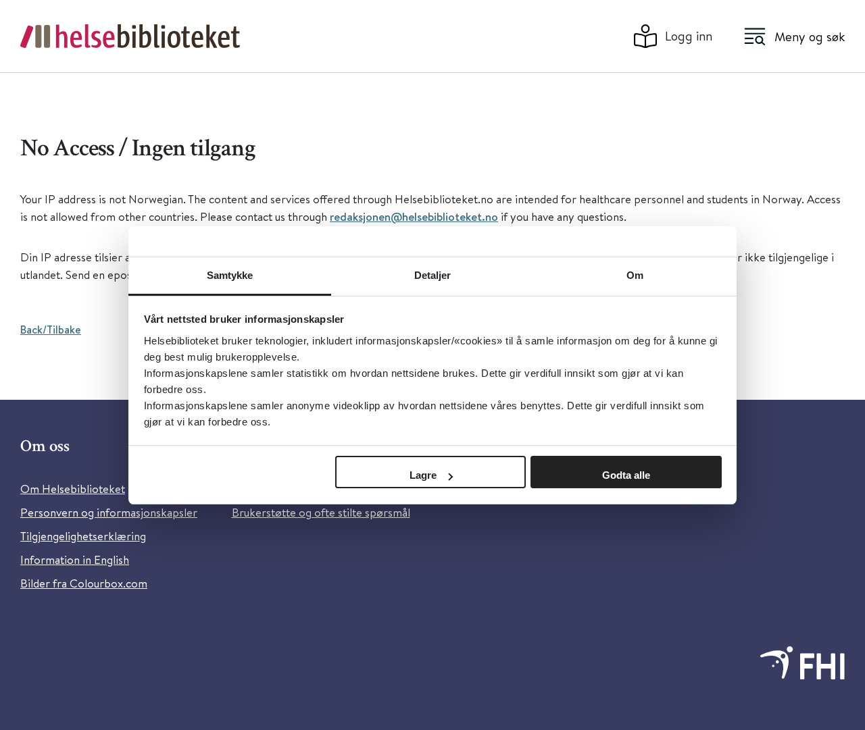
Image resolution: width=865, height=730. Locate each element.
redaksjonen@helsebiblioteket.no (414, 216)
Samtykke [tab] (230, 275)
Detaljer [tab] (432, 275)
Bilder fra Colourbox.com (83, 583)
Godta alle (626, 475)
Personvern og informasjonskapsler (108, 512)
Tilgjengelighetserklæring (83, 536)
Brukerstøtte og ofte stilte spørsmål (321, 512)
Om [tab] (634, 275)
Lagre (423, 475)
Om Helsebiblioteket (72, 488)
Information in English (74, 559)
